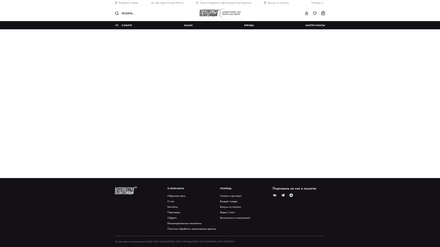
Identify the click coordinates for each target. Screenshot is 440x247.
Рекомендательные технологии (184, 223)
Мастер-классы (315, 25)
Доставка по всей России (169, 2)
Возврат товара (228, 201)
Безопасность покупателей (235, 218)
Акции (188, 25)
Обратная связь (176, 196)
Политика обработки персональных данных (191, 229)
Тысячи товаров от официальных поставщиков (225, 2)
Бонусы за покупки (278, 2)
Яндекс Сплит (227, 212)
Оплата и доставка (230, 196)
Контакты (172, 207)
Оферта (172, 218)
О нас (170, 201)
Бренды (249, 25)
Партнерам (173, 212)
